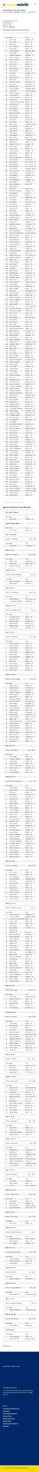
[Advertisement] (16, 1446)
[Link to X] (29, 1469)
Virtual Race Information (10, 1423)
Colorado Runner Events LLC (21, 1467)
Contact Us (6, 1411)
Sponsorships (7, 1421)
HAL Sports (12, 27)
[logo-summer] (16, 3)
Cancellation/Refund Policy (11, 1408)
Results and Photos (9, 1418)
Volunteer (6, 1426)
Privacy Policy (7, 1416)
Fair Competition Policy (10, 1413)
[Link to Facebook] (32, 1469)
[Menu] (35, 4)
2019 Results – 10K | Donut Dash (14, 10)
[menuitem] (35, 4)
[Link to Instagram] (34, 1469)
